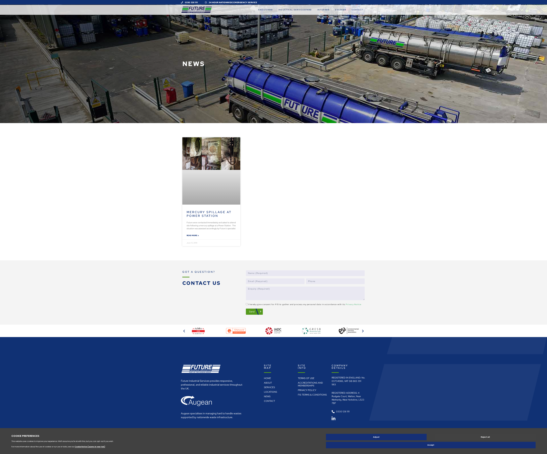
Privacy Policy (307, 390)
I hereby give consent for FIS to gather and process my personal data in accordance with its (304, 304)
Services (269, 387)
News (267, 396)
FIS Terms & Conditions (312, 394)
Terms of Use (306, 378)
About (262, 10)
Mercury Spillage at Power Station (209, 214)
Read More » (193, 235)
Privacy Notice (353, 304)
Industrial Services (291, 10)
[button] (184, 331)
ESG (337, 10)
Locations (270, 391)
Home (267, 378)
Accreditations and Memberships (310, 384)
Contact (357, 10)
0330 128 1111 (191, 2)
